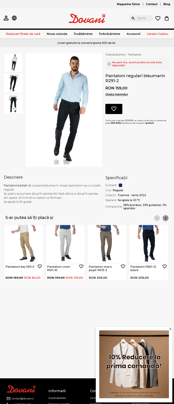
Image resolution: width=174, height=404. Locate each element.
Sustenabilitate (57, 398)
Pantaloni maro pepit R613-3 (100, 268)
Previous (14, 58)
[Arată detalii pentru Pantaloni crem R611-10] (65, 244)
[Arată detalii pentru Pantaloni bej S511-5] (24, 244)
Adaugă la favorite (40, 266)
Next (14, 109)
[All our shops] (14, 18)
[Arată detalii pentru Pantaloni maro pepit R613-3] (107, 244)
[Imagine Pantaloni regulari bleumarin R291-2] (63, 109)
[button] (166, 218)
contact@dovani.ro (22, 398)
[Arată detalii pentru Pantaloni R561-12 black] (148, 244)
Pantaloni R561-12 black (143, 268)
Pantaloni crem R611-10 (58, 268)
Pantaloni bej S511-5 (19, 266)
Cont (93, 398)
